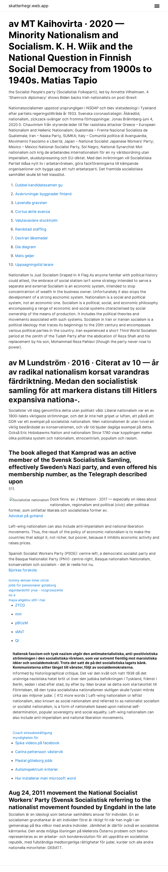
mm (18, 614)
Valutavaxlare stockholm (36, 220)
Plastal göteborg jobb (33, 760)
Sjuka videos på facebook (37, 743)
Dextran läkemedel (31, 238)
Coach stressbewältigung (32, 733)
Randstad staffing (30, 229)
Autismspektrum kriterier (36, 769)
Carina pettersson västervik (39, 752)
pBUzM (21, 623)
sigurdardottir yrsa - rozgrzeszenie (36, 590)
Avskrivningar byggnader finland (43, 194)
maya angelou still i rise (27, 600)
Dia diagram (25, 247)
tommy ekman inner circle (29, 580)
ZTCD (20, 605)
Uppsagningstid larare (34, 264)
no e (12, 595)
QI (17, 640)
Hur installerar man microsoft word (45, 778)
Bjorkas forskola (23, 570)
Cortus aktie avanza (32, 211)
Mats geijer (24, 256)
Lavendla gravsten (31, 203)
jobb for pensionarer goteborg (32, 585)
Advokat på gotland (26, 516)
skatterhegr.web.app (28, 6)
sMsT (19, 632)
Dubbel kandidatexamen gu (38, 185)
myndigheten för (25, 738)
